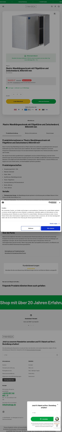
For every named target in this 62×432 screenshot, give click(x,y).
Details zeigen (53, 223)
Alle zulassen (50, 228)
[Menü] (59, 417)
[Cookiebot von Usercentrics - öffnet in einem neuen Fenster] (49, 202)
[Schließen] (57, 404)
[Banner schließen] (59, 202)
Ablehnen (30, 228)
